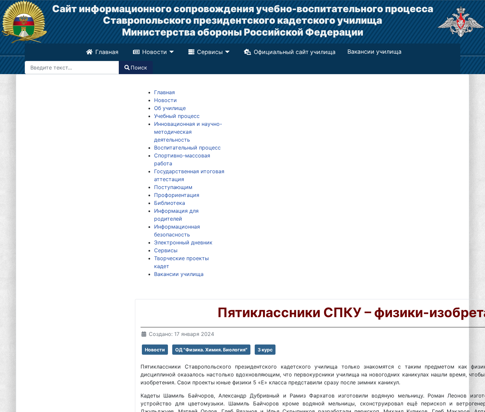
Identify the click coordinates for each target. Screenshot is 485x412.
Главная (105, 51)
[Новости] (170, 52)
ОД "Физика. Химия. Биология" (211, 349)
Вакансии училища (375, 51)
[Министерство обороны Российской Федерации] (461, 21)
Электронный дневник (183, 242)
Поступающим (173, 187)
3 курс (265, 349)
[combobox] (72, 67)
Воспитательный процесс (187, 147)
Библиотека (169, 203)
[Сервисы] (227, 52)
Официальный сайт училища (296, 51)
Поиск (139, 67)
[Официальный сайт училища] (24, 21)
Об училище (170, 108)
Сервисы (210, 51)
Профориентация (176, 195)
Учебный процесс (177, 116)
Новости (153, 51)
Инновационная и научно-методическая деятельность (188, 132)
